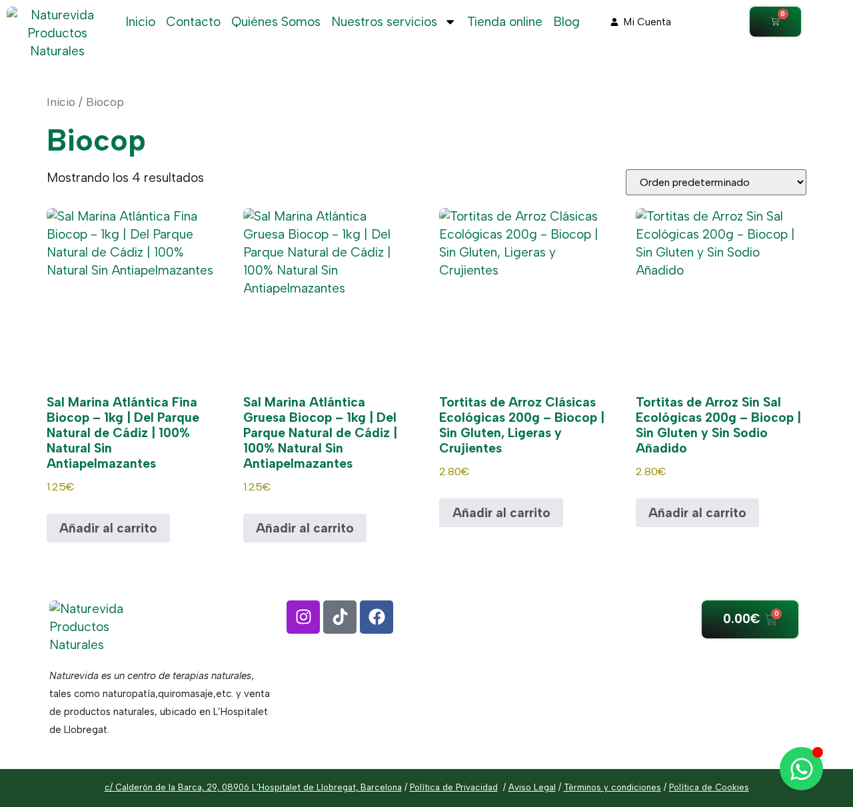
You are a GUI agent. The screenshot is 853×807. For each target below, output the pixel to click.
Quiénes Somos (276, 21)
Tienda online (504, 21)
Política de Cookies (709, 787)
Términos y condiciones (612, 787)
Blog (566, 21)
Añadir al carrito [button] (108, 528)
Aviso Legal (532, 787)
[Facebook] (376, 617)
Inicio (140, 21)
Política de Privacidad (454, 787)
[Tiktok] (340, 617)
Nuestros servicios (384, 21)
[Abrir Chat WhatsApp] (801, 768)
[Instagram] (303, 617)
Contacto (193, 21)
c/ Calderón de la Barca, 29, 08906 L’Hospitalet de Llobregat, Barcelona (253, 787)
